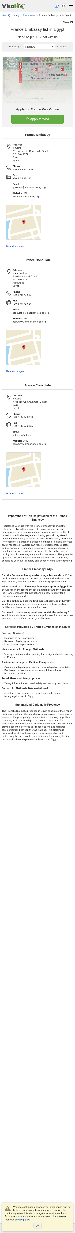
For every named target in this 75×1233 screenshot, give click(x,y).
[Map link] (23, 222)
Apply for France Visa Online (37, 109)
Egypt (61, 46)
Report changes (15, 246)
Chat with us (49, 37)
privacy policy (22, 1219)
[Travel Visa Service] (13, 6)
